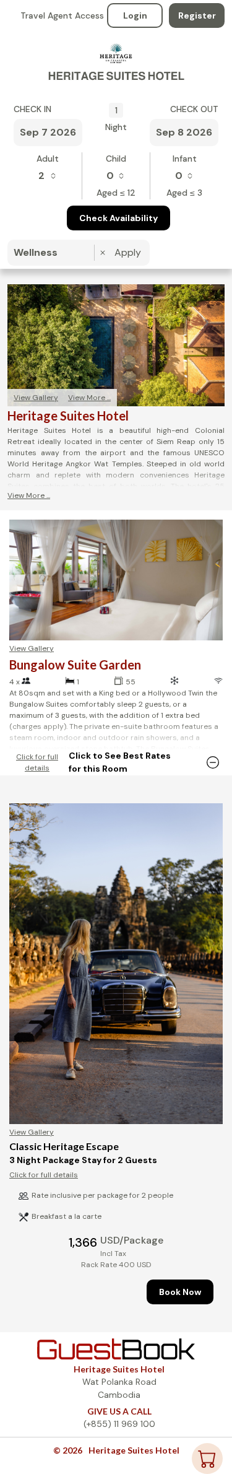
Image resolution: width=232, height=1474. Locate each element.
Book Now (180, 1291)
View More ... (89, 398)
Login (135, 15)
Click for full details (37, 762)
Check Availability (118, 218)
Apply (127, 252)
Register (197, 15)
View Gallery (36, 398)
